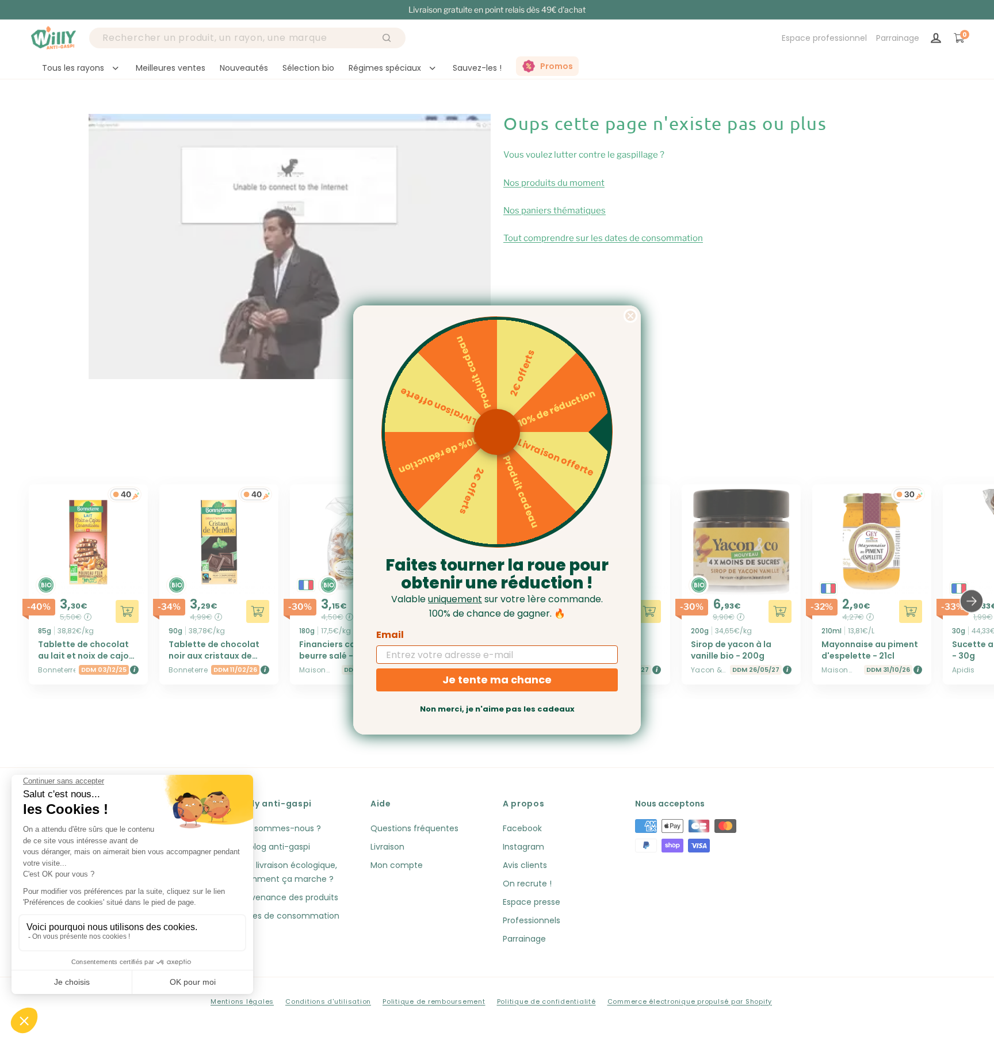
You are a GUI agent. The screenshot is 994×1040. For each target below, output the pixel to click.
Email (390, 634)
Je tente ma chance (497, 679)
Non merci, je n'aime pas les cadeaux (497, 708)
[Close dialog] (630, 316)
